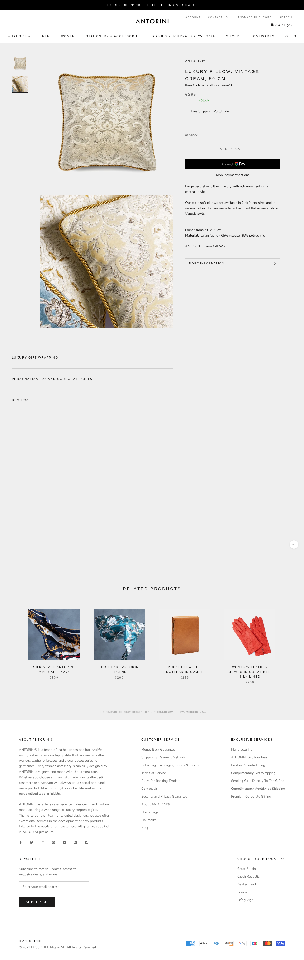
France (242, 892)
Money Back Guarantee (158, 749)
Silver (232, 36)
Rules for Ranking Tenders (160, 781)
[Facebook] (20, 842)
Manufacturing (241, 749)
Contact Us (218, 17)
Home (104, 711)
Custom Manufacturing (248, 765)
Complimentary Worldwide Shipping (258, 788)
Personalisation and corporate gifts (52, 378)
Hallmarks (149, 820)
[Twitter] (31, 842)
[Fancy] (86, 842)
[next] (289, 641)
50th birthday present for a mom (135, 711)
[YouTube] (64, 842)
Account (192, 17)
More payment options (233, 175)
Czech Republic (248, 876)
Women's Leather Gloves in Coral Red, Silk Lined (250, 671)
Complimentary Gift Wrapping (253, 773)
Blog (144, 828)
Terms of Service (153, 773)
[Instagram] (42, 842)
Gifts (290, 36)
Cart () (284, 25)
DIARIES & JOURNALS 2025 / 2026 (183, 36)
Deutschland (246, 884)
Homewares (263, 36)
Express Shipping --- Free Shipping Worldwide (152, 5)
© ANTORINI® (30, 941)
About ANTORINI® (155, 804)
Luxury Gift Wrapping (35, 357)
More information (206, 263)
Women (68, 36)
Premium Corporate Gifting (251, 796)
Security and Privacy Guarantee (164, 796)
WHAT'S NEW (19, 36)
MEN (46, 36)
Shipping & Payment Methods (163, 757)
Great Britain (246, 868)
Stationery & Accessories (113, 36)
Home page (149, 812)
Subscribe (37, 902)
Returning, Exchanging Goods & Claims (170, 765)
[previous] (15, 641)
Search (285, 17)
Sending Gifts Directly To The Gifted (257, 781)
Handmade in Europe (254, 17)
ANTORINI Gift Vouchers (249, 757)
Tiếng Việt (245, 900)
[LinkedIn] (75, 842)
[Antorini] (152, 21)
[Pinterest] (53, 842)
